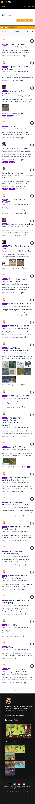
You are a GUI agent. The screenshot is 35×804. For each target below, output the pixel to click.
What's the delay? (17, 44)
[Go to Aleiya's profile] (4, 87)
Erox (3, 226)
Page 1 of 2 (17, 31)
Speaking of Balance (18, 326)
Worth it (12, 126)
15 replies (18, 56)
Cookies (16, 789)
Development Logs (23, 47)
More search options (25, 20)
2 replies (16, 80)
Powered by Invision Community (17, 793)
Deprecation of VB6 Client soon (15, 67)
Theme (6, 787)
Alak (3, 151)
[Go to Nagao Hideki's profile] (4, 169)
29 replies (17, 268)
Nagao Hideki (6, 175)
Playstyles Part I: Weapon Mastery (13, 552)
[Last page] (32, 31)
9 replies (17, 137)
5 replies (18, 516)
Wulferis (4, 251)
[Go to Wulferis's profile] (4, 242)
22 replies (20, 337)
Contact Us (26, 787)
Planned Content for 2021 (15, 148)
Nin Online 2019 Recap (19, 303)
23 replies (20, 683)
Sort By (30, 34)
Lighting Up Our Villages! (13, 92)
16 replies (17, 113)
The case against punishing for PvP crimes (15, 670)
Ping (10, 647)
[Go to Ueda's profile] (4, 40)
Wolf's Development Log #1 (15, 247)
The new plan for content (14, 200)
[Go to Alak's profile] (4, 144)
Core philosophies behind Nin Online (14, 280)
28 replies (21, 315)
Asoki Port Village (17, 447)
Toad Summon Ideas (12, 173)
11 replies (19, 235)
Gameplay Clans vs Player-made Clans (14, 577)
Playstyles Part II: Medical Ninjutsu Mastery (15, 503)
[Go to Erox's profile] (4, 220)
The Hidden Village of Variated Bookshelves (16, 479)
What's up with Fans (18, 396)
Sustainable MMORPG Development (16, 528)
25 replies (20, 213)
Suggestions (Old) (26, 96)
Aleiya (4, 96)
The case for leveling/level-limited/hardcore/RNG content (13, 421)
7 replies (17, 293)
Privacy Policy (15, 787)
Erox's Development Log (20, 224)
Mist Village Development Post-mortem (16, 349)
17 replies (19, 565)
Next (28, 31)
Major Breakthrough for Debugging (17, 601)
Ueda (3, 47)
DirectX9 (12, 625)
